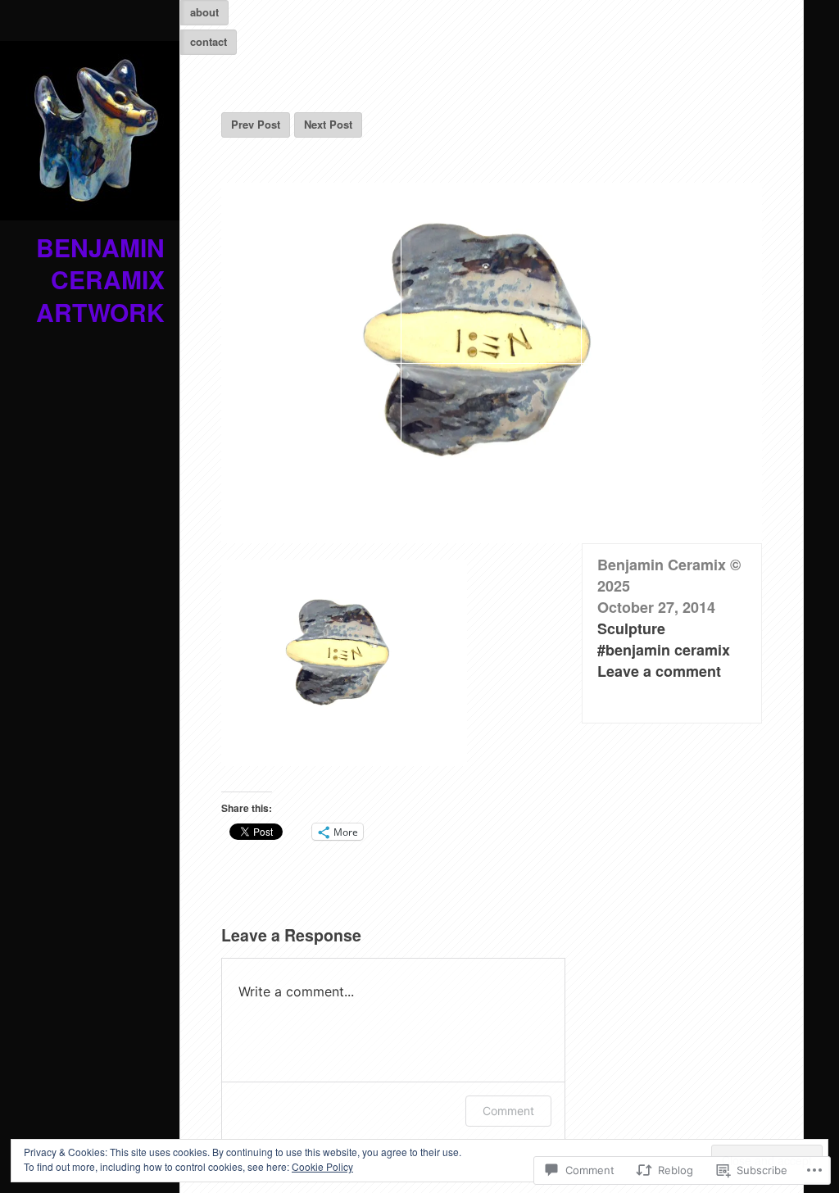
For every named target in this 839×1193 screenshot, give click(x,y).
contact (208, 41)
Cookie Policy (322, 1166)
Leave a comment (659, 671)
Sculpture (631, 628)
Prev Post (255, 124)
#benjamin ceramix (663, 649)
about (204, 12)
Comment (508, 1111)
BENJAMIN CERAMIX (100, 263)
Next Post (328, 124)
